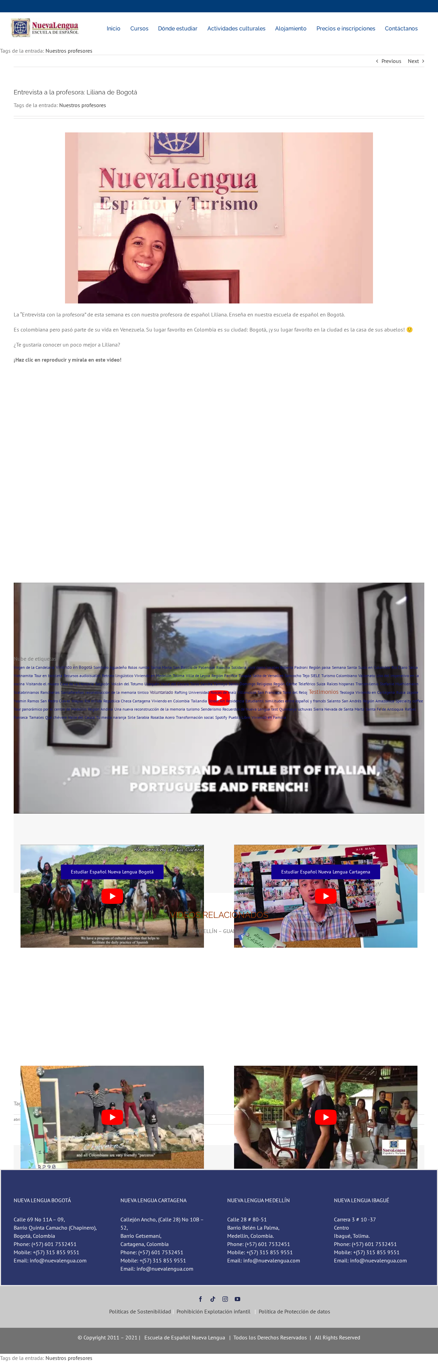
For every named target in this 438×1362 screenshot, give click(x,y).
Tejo (305, 675)
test (274, 709)
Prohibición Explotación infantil (213, 1311)
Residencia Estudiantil (245, 700)
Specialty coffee (409, 700)
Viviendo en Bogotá (74, 667)
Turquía (245, 675)
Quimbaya (288, 709)
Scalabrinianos (26, 692)
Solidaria (238, 667)
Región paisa (320, 667)
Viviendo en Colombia (171, 700)
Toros (194, 683)
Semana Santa (344, 667)
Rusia (400, 692)
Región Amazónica (378, 700)
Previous (391, 60)
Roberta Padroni (294, 667)
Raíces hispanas (340, 683)
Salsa (413, 667)
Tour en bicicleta (48, 675)
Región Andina (100, 709)
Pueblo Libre (239, 717)
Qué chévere (56, 717)
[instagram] (225, 1299)
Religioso (264, 683)
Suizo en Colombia (374, 667)
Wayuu (77, 700)
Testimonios (323, 692)
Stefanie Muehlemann (399, 683)
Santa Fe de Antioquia (384, 709)
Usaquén (151, 683)
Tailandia (199, 700)
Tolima (178, 675)
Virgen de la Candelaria (34, 667)
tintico (143, 692)
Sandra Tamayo (214, 683)
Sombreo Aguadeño (110, 667)
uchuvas (305, 709)
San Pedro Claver (55, 700)
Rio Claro (399, 667)
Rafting (181, 692)
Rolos (132, 667)
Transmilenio (367, 683)
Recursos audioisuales (82, 675)
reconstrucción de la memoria (110, 692)
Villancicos (246, 692)
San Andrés (351, 700)
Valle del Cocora (175, 683)
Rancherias (50, 692)
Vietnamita (23, 675)
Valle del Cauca (81, 717)
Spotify (221, 717)
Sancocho (293, 675)
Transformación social (195, 717)
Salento (333, 700)
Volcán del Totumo (127, 683)
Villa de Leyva (198, 675)
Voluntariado (161, 692)
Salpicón (102, 683)
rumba (144, 667)
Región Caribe (285, 683)
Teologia (347, 692)
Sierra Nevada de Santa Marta (338, 709)
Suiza (321, 683)
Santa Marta (161, 667)
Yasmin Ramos (26, 700)
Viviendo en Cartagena (375, 692)
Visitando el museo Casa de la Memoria (60, 683)
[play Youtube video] (112, 1117)
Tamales (36, 717)
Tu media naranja (111, 717)
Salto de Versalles (268, 675)
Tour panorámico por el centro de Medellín (50, 709)
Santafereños (72, 692)
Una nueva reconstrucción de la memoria (149, 709)
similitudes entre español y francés (295, 700)
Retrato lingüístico (117, 675)
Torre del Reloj (295, 692)
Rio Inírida (93, 700)
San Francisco (269, 692)
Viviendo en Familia (269, 717)
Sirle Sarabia (138, 717)
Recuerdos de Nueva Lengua (246, 709)
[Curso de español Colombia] (45, 20)
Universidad (199, 692)
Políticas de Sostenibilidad (139, 1311)
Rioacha (223, 667)
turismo (192, 709)
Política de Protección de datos (294, 1311)
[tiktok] (213, 1299)
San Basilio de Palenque (194, 667)
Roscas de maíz (223, 692)
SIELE (315, 675)
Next (413, 60)
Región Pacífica (224, 675)
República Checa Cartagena (126, 700)
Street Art (216, 700)
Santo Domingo (242, 683)
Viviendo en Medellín (152, 675)
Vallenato (366, 675)
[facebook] (200, 1299)
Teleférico (306, 683)
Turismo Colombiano (339, 675)
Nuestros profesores (69, 50)
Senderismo (211, 709)
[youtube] (237, 1299)
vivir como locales (263, 667)
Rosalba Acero (163, 717)
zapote (412, 692)
